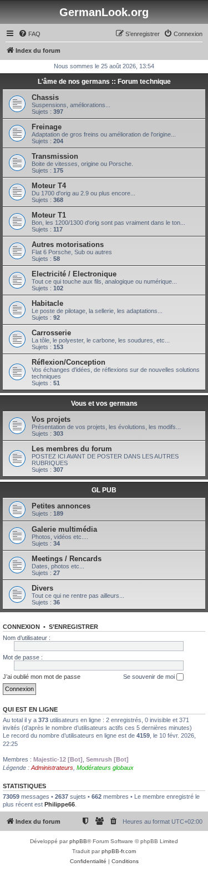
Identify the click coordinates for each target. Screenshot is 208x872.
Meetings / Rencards (67, 559)
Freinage (47, 127)
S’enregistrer (73, 626)
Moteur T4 (49, 186)
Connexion (21, 626)
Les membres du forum (72, 449)
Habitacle (47, 303)
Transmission (55, 156)
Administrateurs (52, 767)
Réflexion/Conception (68, 362)
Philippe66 (59, 804)
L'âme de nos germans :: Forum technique (104, 81)
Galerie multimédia (64, 529)
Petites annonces (61, 506)
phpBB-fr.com (119, 851)
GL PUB (104, 490)
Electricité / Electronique (74, 274)
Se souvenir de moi (149, 676)
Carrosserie (51, 333)
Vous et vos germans (104, 403)
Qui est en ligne (30, 709)
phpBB (78, 841)
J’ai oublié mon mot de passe (41, 676)
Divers (42, 588)
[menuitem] (29, 34)
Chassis (45, 97)
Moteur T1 (49, 215)
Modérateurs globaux (105, 767)
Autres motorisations (68, 244)
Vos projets (51, 419)
